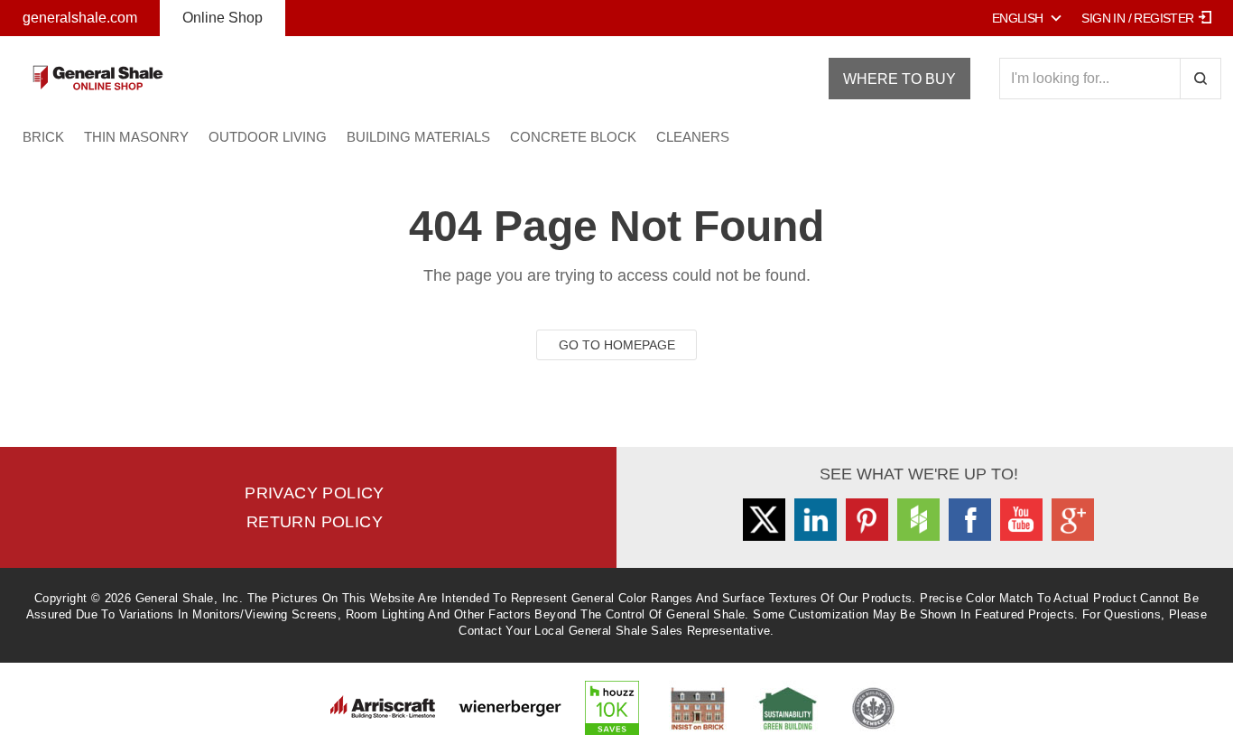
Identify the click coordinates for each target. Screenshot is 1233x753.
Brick (43, 136)
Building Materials (418, 136)
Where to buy (899, 79)
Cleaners (692, 136)
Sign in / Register (1137, 18)
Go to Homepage (617, 345)
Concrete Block (573, 136)
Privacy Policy (315, 493)
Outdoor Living (268, 136)
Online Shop (222, 17)
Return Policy (314, 522)
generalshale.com (80, 17)
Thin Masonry (136, 136)
